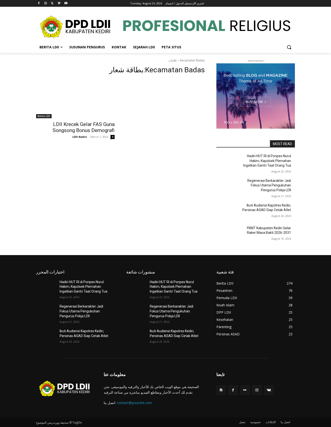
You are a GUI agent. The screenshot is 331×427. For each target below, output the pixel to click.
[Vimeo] (59, 3)
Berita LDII (44, 116)
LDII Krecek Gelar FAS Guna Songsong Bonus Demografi (84, 127)
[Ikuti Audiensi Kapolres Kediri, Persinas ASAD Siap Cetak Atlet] (228, 211)
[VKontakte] (269, 390)
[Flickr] (245, 390)
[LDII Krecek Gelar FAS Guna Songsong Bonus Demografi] (75, 98)
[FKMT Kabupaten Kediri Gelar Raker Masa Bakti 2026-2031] (228, 234)
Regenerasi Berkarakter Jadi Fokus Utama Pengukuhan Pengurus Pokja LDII (269, 185)
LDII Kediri (79, 137)
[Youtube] (66, 3)
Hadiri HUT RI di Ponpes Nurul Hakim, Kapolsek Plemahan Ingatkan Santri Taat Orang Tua (267, 160)
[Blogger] (221, 390)
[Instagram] (45, 3)
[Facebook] (39, 3)
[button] (289, 47)
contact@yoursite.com (134, 402)
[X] (52, 3)
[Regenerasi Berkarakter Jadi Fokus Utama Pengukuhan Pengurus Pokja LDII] (228, 186)
